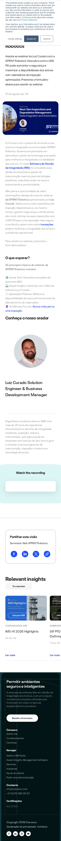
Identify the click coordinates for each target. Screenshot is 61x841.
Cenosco (12, 729)
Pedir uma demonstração (20, 777)
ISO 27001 (12, 806)
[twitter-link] (36, 554)
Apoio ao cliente (15, 773)
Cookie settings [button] (15, 38)
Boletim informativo (22, 717)
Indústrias (12, 768)
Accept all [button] (31, 38)
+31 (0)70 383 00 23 (18, 793)
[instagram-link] (21, 833)
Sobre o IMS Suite (16, 755)
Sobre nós (12, 733)
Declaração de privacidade (21, 826)
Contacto (12, 785)
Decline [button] (46, 38)
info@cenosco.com (17, 789)
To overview (19, 586)
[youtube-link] (28, 833)
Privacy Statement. (29, 19)
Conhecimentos (15, 738)
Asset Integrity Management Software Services (27, 762)
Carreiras (12, 742)
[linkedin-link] (25, 554)
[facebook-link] (14, 554)
